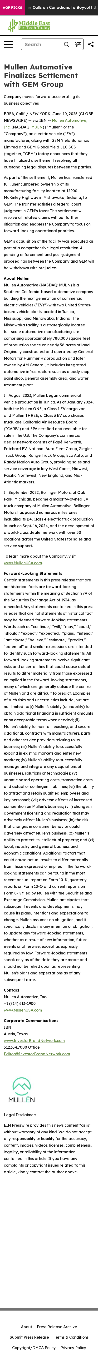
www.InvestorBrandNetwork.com (34, 1040)
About (26, 1326)
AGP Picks (12, 7)
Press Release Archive (57, 1326)
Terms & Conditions (71, 1337)
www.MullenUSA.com (23, 562)
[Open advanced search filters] (77, 44)
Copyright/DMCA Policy (34, 1347)
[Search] (66, 44)
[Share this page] (91, 44)
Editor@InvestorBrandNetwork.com (37, 1053)
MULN (36, 127)
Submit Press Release (29, 1337)
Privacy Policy (73, 1347)
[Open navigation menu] (8, 44)
